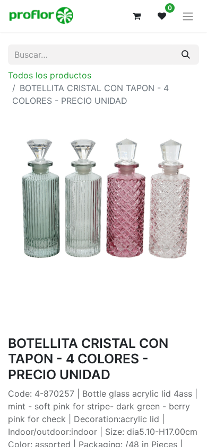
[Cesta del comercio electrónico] (136, 15)
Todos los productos (49, 75)
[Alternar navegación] (188, 16)
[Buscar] (185, 54)
